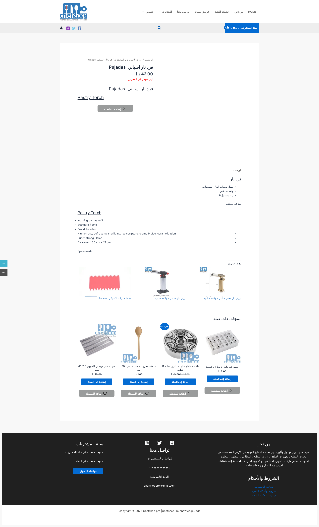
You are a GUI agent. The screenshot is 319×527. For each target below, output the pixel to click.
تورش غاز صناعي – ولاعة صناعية (170, 298)
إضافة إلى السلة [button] (222, 378)
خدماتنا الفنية (222, 11)
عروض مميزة (202, 11)
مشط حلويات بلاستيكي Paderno (115, 298)
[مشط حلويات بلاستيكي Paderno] (105, 282)
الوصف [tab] (237, 170)
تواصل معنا (183, 11)
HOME (252, 11)
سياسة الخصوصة (263, 486)
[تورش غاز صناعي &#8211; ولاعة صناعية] (160, 282)
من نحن (238, 11)
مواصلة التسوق (88, 471)
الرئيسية (148, 59)
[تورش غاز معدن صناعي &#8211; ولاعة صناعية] (215, 282)
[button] (159, 27)
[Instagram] (68, 28)
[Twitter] (74, 28)
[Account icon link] (61, 27)
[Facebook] (80, 28)
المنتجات (167, 11)
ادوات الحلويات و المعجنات (128, 59)
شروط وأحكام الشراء (264, 491)
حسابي (150, 11)
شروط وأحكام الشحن (264, 495)
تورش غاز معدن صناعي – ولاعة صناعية (222, 298)
